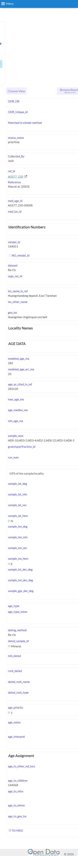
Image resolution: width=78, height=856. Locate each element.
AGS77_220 (15, 176)
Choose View (16, 91)
